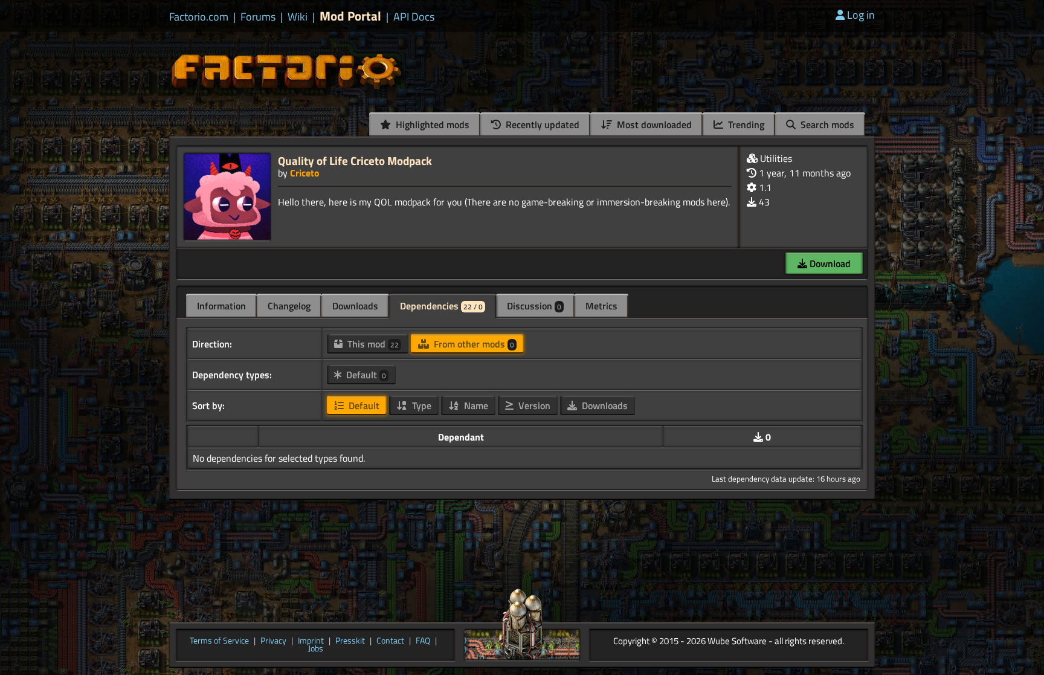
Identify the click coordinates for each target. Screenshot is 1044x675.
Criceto (305, 173)
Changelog (289, 306)
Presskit (350, 641)
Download (829, 263)
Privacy (273, 641)
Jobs (315, 649)
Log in (861, 15)
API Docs (413, 16)
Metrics (601, 306)
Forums (258, 16)
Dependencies (441, 306)
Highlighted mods (431, 124)
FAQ (423, 641)
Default (365, 374)
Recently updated (541, 124)
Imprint (311, 641)
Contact (390, 641)
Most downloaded (653, 124)
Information (221, 306)
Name (475, 405)
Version (533, 405)
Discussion (534, 306)
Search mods (826, 124)
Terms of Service (219, 641)
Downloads (355, 306)
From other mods (472, 344)
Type (420, 405)
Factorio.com (198, 16)
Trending (745, 124)
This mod (372, 344)
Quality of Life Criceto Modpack (355, 160)
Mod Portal (350, 16)
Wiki (298, 16)
